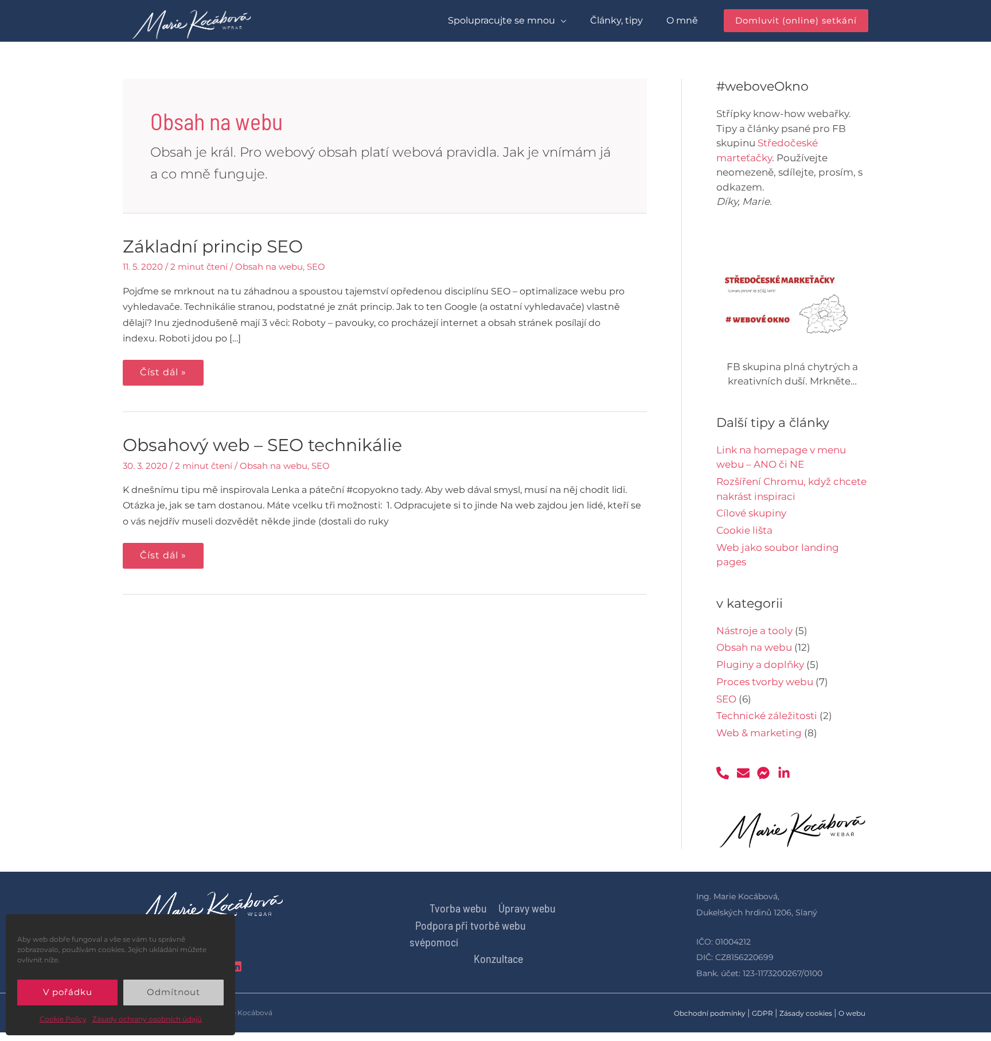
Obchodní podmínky (710, 1013)
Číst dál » (162, 369)
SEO (316, 266)
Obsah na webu (269, 266)
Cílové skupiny (751, 513)
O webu (851, 1013)
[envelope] (746, 773)
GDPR (762, 1013)
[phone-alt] (725, 773)
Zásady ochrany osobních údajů (147, 1019)
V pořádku (67, 991)
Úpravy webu (527, 908)
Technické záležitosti (766, 715)
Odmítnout (173, 991)
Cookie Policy (63, 1019)
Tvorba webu (458, 908)
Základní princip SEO (213, 246)
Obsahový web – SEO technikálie (262, 445)
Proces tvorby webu (764, 681)
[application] (561, 20)
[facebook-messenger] (766, 773)
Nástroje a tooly (754, 630)
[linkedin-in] (786, 773)
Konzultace (498, 958)
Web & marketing (759, 733)
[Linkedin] (236, 966)
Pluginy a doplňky (760, 664)
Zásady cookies (805, 1013)
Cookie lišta (744, 530)
